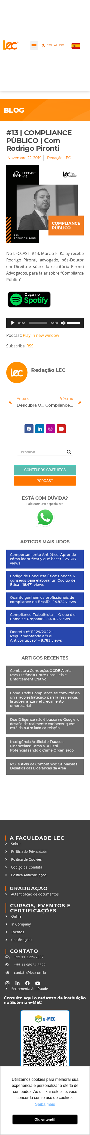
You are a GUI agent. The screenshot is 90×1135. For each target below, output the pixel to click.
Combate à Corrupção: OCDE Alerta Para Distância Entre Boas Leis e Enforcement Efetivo (41, 674)
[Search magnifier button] (69, 452)
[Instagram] (50, 428)
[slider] (74, 322)
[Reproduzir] (12, 322)
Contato (24, 951)
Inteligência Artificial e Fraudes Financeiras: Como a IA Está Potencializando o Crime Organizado (42, 746)
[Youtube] (61, 428)
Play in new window (41, 335)
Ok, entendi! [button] (45, 1119)
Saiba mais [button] (45, 1104)
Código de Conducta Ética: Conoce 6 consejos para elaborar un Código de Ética (43, 580)
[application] (45, 323)
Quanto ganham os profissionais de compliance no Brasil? (42, 599)
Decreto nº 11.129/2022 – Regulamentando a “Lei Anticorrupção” (32, 636)
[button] (34, 45)
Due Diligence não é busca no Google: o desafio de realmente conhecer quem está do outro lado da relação (44, 723)
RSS (30, 346)
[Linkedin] (39, 428)
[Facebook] (29, 428)
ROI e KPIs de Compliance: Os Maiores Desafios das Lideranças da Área (44, 766)
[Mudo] (63, 322)
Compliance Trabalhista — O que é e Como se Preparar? (43, 616)
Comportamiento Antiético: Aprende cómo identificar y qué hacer (43, 556)
